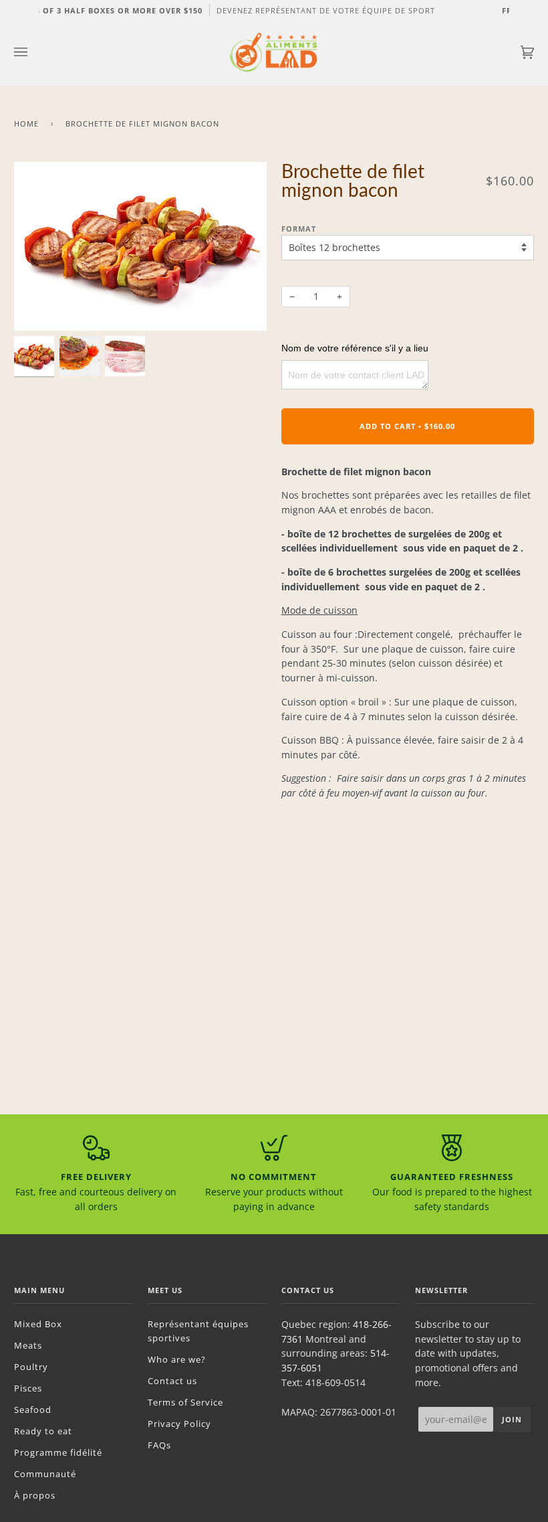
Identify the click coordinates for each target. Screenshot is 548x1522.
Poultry (31, 1367)
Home (26, 123)
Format (298, 229)
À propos (34, 1495)
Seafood (32, 1410)
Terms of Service (185, 1402)
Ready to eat (43, 1431)
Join (512, 1419)
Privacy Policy (179, 1424)
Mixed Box (38, 1324)
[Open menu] (34, 52)
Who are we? (177, 1359)
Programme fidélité (58, 1452)
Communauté (45, 1474)
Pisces (28, 1388)
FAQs (159, 1445)
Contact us (172, 1381)
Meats (28, 1345)
